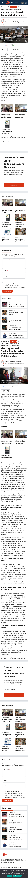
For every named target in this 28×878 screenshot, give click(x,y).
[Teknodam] (12, 3)
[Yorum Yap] (3, 49)
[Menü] (2, 2)
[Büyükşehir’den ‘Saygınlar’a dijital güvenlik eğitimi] (7, 111)
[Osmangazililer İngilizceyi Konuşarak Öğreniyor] (20, 220)
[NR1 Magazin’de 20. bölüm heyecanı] (14, 312)
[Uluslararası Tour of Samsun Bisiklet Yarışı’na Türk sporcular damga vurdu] (14, 304)
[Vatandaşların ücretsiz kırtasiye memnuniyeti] (7, 127)
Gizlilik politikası (17, 875)
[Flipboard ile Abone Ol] (15, 45)
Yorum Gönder (7, 291)
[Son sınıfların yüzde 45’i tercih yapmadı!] (20, 235)
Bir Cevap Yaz (6, 250)
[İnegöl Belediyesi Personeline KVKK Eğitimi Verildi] (21, 111)
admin (7, 20)
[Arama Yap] (25, 3)
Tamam (9, 875)
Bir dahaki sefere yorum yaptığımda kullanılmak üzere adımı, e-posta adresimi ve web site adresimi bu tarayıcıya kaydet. (15, 284)
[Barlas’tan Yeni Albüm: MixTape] (14, 320)
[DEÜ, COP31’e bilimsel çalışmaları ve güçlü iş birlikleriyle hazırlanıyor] (7, 235)
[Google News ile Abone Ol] (6, 45)
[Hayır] (26, 873)
